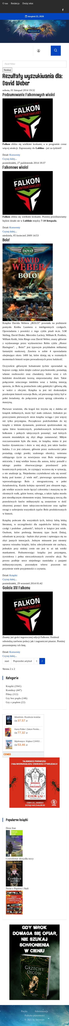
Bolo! (6, 239)
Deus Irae (11, 828)
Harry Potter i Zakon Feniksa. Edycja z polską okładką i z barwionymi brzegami (28, 729)
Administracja (41, 1011)
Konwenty (14, 154)
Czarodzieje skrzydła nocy (20, 858)
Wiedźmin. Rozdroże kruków (27, 717)
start (7, 661)
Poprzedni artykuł (22, 661)
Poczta (24, 1011)
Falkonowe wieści (15, 167)
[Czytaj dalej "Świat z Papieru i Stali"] (14, 902)
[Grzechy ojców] (34, 962)
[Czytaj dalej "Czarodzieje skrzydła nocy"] (14, 873)
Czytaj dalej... (10, 158)
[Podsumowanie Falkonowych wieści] (28, 120)
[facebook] (62, 10)
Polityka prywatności (35, 1015)
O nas (5, 3)
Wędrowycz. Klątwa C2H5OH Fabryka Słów (28, 741)
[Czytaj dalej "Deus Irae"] (14, 843)
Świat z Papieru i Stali (17, 888)
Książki (13, 575)
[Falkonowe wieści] (28, 192)
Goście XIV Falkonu (16, 587)
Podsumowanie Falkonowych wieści (29, 94)
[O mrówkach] (34, 782)
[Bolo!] (28, 282)
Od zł (20, 720)
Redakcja (15, 3)
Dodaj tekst (27, 3)
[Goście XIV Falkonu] (28, 613)
